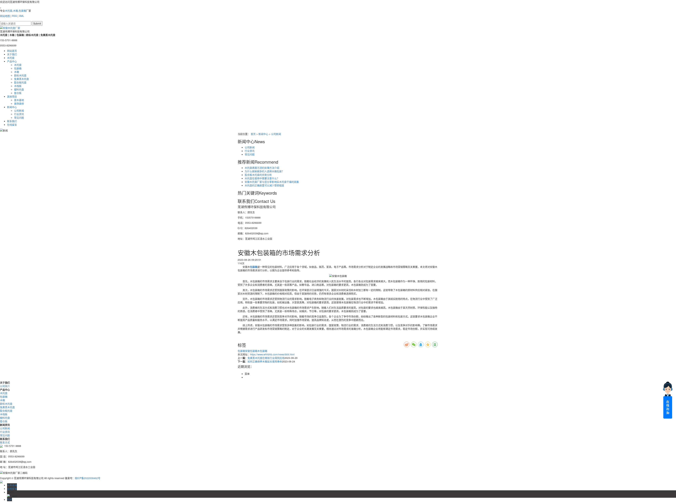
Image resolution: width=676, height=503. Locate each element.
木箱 (15, 10)
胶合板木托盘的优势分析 (258, 174)
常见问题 (19, 117)
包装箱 (22, 10)
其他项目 (12, 96)
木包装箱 (262, 351)
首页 (253, 134)
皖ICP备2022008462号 (87, 478)
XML (21, 16)
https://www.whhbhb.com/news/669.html (272, 354)
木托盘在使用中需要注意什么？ (262, 178)
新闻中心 (12, 107)
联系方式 (5, 442)
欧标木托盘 (20, 75)
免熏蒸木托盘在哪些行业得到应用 (266, 358)
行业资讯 (19, 114)
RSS (14, 16)
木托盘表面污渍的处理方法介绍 (262, 167)
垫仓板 (17, 93)
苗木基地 (19, 100)
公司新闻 (19, 110)
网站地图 (5, 16)
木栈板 (17, 86)
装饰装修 (19, 103)
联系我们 (12, 121)
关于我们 (12, 54)
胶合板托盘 (20, 82)
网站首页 (12, 50)
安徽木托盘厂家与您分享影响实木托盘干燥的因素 (272, 182)
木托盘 (8, 10)
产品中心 (12, 61)
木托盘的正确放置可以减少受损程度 (264, 185)
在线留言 (12, 124)
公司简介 (5, 386)
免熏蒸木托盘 (21, 79)
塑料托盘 (19, 89)
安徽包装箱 (251, 351)
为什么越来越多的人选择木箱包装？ (264, 171)
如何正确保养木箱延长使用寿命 (265, 361)
